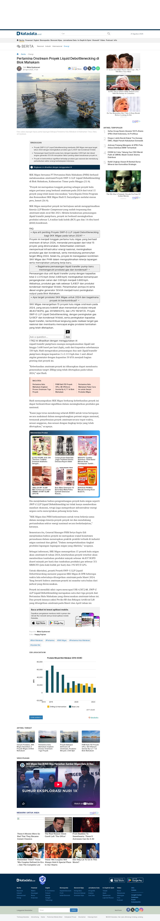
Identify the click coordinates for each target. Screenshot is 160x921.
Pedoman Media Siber (54, 917)
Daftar (74, 910)
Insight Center (136, 895)
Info (115, 40)
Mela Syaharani (33, 67)
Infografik (91, 891)
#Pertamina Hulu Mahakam (79, 640)
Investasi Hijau (79, 895)
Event (133, 900)
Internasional (57, 46)
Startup (47, 895)
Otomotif (95, 40)
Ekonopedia (45, 40)
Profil (61, 893)
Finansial (29, 40)
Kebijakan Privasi (70, 917)
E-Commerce (50, 891)
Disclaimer (82, 917)
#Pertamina (50, 640)
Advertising (35, 917)
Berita (21, 40)
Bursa (33, 895)
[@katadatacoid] (141, 910)
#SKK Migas (62, 640)
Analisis (91, 893)
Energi (66, 46)
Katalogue (120, 895)
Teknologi (48, 900)
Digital (36, 40)
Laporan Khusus (108, 898)
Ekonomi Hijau (56, 40)
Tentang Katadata (23, 917)
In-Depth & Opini (84, 40)
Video (102, 40)
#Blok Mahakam (36, 640)
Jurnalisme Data (70, 40)
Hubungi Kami (92, 917)
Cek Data (91, 895)
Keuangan (34, 893)
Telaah (105, 891)
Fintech (47, 893)
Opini (104, 893)
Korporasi (34, 898)
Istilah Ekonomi (65, 895)
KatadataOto (136, 902)
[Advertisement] (123, 240)
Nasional (40, 46)
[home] (17, 40)
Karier (43, 917)
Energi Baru (78, 891)
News (119, 891)
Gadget (47, 898)
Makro (33, 891)
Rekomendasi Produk (39, 433)
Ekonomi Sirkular (79, 893)
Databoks (134, 897)
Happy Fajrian (40, 634)
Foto (118, 898)
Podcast (109, 40)
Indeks (133, 890)
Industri (48, 46)
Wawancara (106, 895)
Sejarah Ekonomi (65, 891)
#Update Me (35, 645)
